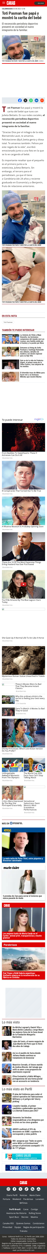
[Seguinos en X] (20, 1189)
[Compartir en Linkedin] (36, 100)
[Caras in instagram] (8, 1189)
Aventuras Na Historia (16, 1213)
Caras (25, 1209)
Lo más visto (11, 1022)
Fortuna (6, 1199)
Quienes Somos (23, 1223)
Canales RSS (8, 1223)
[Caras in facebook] (14, 1189)
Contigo (34, 1209)
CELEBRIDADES (7, 9)
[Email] (42, 100)
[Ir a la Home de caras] (11, 4)
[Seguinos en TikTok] (26, 1189)
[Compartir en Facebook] (20, 100)
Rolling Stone (35, 1213)
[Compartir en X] (25, 100)
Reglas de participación (33, 1227)
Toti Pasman (8, 322)
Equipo (18, 1227)
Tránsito (23, 1231)
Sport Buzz (14, 1217)
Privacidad (7, 1227)
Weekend (17, 1199)
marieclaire (23, 868)
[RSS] (32, 1189)
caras (23, 906)
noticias (23, 830)
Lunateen (40, 1199)
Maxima (34, 1217)
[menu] (4, 3)
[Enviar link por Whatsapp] (31, 100)
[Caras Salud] (23, 1159)
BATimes (23, 1203)
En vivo (41, 3)
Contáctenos (38, 1223)
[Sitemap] (38, 1189)
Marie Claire (35, 1195)
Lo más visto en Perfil (17, 1089)
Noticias (23, 1195)
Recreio (24, 1217)
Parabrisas (28, 1199)
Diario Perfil (12, 1195)
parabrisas (23, 945)
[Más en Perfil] (16, 823)
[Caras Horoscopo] (23, 1170)
